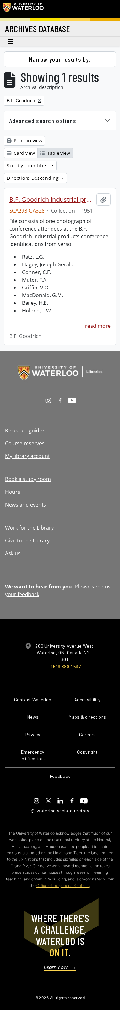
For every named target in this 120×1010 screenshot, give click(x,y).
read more (98, 325)
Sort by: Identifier (28, 165)
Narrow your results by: (60, 59)
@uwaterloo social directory (60, 810)
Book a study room (28, 479)
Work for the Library (29, 527)
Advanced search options (42, 120)
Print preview (27, 141)
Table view (58, 153)
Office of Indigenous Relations (63, 885)
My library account (27, 456)
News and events (25, 504)
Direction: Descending (33, 178)
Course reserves (24, 443)
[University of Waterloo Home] (23, 9)
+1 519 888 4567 (64, 666)
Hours (12, 491)
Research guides (25, 430)
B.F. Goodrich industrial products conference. (51, 199)
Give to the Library (27, 540)
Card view (23, 153)
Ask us (12, 553)
